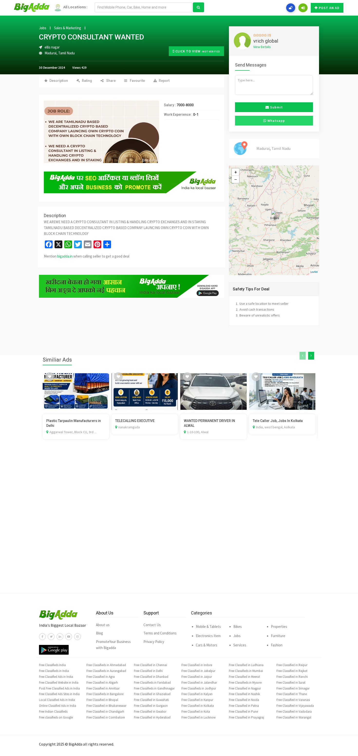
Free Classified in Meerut (244, 677)
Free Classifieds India (52, 665)
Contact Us (152, 624)
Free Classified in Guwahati (151, 700)
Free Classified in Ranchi (292, 677)
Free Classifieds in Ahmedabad (106, 665)
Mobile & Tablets (208, 626)
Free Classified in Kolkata (197, 706)
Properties (279, 626)
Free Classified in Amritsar (103, 688)
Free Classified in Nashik (244, 694)
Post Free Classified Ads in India (59, 688)
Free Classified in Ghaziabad (152, 694)
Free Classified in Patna (244, 706)
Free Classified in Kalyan (197, 694)
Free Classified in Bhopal (102, 700)
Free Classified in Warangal (293, 717)
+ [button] (235, 172)
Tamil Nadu (66, 53)
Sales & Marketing (67, 28)
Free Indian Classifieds (53, 711)
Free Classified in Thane (291, 694)
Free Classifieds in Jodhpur (198, 688)
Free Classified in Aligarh (102, 682)
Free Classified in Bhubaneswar (106, 706)
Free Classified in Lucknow (198, 717)
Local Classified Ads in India (57, 700)
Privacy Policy (153, 641)
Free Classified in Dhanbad (151, 677)
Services (239, 645)
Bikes (237, 626)
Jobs (42, 28)
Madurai (51, 53)
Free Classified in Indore (196, 665)
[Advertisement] (179, 523)
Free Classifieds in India (54, 671)
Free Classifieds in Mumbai (246, 671)
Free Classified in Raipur (291, 665)
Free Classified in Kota (195, 711)
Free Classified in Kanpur (197, 700)
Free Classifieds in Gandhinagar (154, 688)
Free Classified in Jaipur (196, 677)
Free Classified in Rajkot (291, 671)
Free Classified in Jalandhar (199, 682)
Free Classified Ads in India (56, 677)
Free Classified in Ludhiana (246, 665)
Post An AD (329, 8)
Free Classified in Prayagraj (246, 717)
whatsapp (275, 120)
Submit (276, 107)
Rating (87, 81)
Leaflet (314, 272)
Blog (99, 633)
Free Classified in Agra (100, 677)
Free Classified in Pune (243, 711)
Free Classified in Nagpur (245, 688)
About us (103, 624)
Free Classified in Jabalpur (198, 671)
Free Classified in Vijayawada (295, 706)
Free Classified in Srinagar (293, 688)
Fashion (277, 645)
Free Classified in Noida (244, 700)
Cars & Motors (206, 645)
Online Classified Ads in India (57, 706)
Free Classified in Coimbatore (105, 717)
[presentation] (303, 356)
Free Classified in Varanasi (293, 700)
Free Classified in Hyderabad (152, 717)
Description (58, 81)
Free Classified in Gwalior (150, 711)
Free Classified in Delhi (148, 671)
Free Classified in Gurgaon (151, 706)
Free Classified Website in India (58, 682)
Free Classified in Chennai (150, 665)
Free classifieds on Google (56, 717)
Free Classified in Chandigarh (105, 711)
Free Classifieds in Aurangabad (106, 671)
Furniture (278, 635)
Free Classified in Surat (290, 682)
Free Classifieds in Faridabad (152, 682)
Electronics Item (208, 635)
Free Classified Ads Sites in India (59, 694)
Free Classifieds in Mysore (245, 682)
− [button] (235, 179)
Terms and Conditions (160, 633)
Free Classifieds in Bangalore (104, 694)
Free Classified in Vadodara (294, 711)
